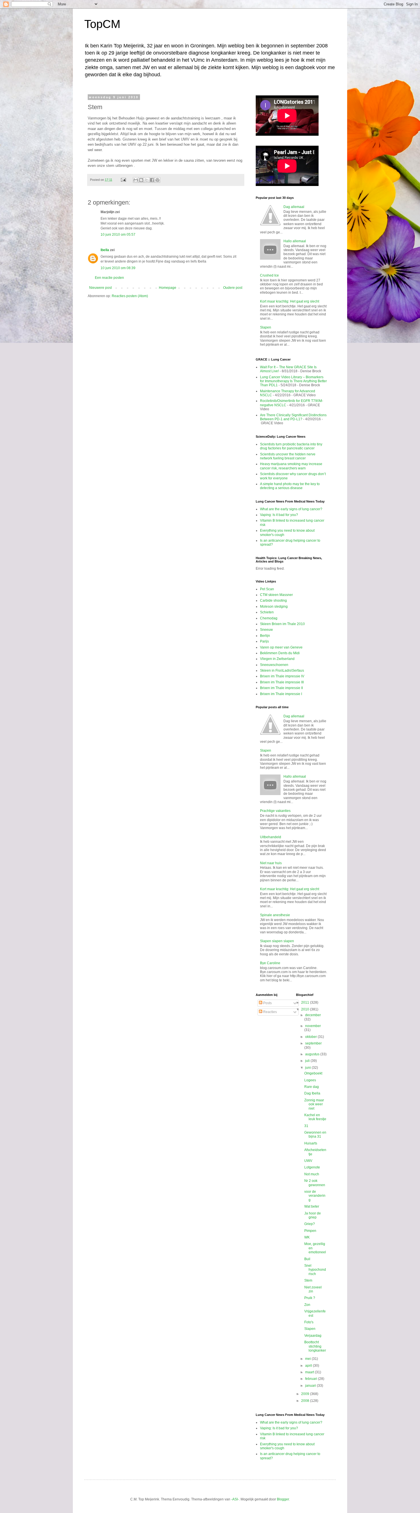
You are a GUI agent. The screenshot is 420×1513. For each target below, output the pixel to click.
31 (306, 1126)
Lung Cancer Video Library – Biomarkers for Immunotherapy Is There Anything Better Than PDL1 (293, 381)
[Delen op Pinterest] (157, 180)
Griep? (309, 1224)
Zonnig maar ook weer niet (314, 1104)
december (313, 1015)
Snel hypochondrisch (315, 1270)
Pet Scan (267, 589)
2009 (305, 1394)
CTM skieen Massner (276, 595)
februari (311, 1379)
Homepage (167, 288)
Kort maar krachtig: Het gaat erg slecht (289, 301)
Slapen (265, 327)
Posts (267, 1003)
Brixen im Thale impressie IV (282, 676)
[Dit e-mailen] (136, 180)
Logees (310, 1080)
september (313, 1043)
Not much (311, 1174)
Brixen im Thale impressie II (281, 688)
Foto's (308, 1322)
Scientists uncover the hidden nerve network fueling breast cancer (287, 456)
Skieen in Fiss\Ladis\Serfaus (282, 671)
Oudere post (232, 288)
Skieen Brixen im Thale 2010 (282, 624)
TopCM (102, 24)
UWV (308, 1161)
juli (308, 1061)
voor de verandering (314, 1196)
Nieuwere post (100, 288)
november (313, 1026)
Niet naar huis (271, 863)
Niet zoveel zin (313, 1289)
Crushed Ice (269, 275)
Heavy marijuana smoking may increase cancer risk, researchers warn (291, 466)
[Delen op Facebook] (152, 180)
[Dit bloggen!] (141, 180)
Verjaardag (312, 1336)
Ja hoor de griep (312, 1215)
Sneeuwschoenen (274, 665)
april (309, 1366)
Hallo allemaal (294, 241)
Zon (307, 1305)
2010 (305, 1009)
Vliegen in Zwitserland (277, 659)
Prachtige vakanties (275, 811)
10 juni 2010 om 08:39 (118, 268)
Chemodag (268, 618)
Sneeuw (266, 630)
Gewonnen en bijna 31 (315, 1134)
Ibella (105, 250)
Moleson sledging (274, 607)
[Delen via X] (146, 180)
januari (311, 1386)
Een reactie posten (109, 278)
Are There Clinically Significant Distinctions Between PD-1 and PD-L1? (293, 417)
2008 (305, 1401)
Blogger (283, 1499)
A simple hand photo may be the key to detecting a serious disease (290, 486)
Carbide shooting (273, 601)
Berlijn (265, 636)
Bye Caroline (270, 963)
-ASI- (235, 1499)
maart (310, 1372)
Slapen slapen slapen (277, 941)
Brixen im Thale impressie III (282, 682)
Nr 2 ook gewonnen (314, 1183)
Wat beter (311, 1206)
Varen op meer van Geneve (281, 647)
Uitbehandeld (270, 837)
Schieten (267, 612)
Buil (307, 1259)
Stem (308, 1280)
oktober (311, 1037)
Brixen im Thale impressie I (281, 694)
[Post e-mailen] (123, 179)
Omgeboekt (313, 1073)
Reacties (269, 1012)
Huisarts (310, 1143)
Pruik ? (309, 1298)
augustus (312, 1054)
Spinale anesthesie (275, 915)
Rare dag (311, 1087)
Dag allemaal (293, 207)
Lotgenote (312, 1167)
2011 (305, 1002)
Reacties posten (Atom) (130, 296)
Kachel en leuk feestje (315, 1117)
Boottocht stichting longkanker (315, 1346)
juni (308, 1068)
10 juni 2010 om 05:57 (118, 235)
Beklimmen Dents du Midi (280, 653)
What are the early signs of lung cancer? (291, 509)
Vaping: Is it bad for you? (279, 515)
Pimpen (310, 1231)
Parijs (264, 641)
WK (307, 1237)
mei (308, 1359)
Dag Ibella (312, 1093)
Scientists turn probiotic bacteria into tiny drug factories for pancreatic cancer (291, 446)
